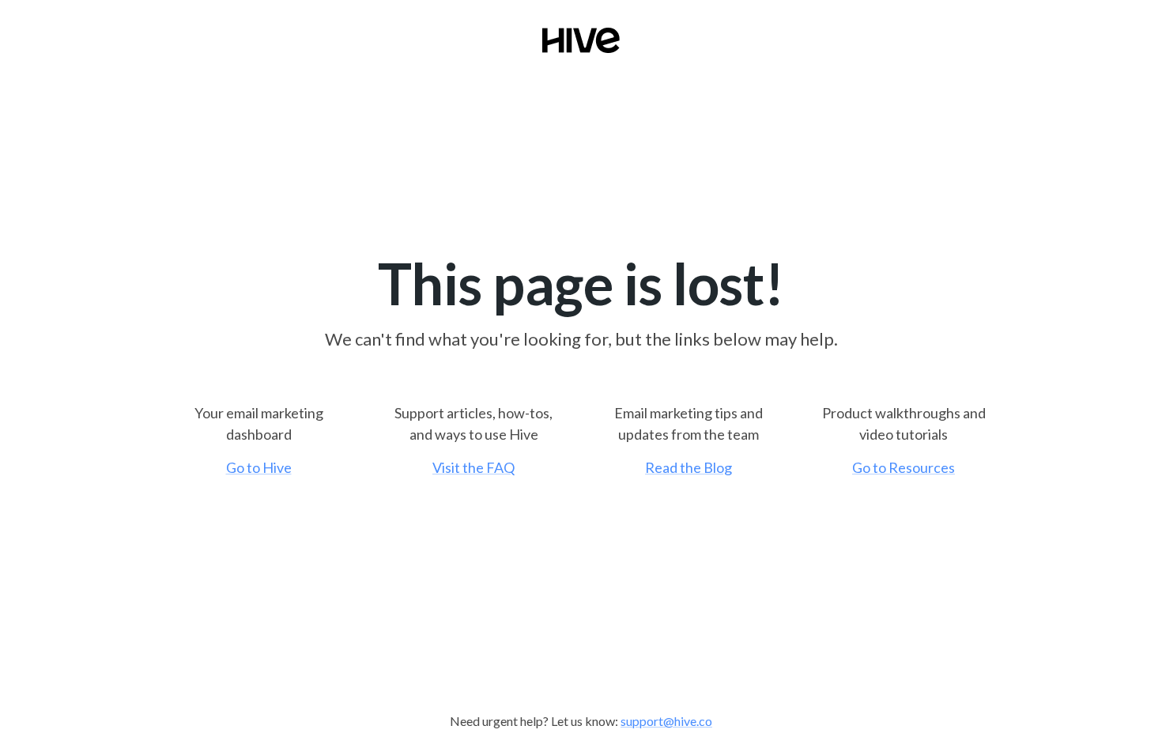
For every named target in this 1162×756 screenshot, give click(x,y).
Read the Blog (688, 467)
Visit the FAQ (473, 467)
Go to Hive (259, 467)
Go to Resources (903, 467)
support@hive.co (666, 720)
